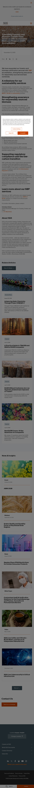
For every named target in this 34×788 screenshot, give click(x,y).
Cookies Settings (17, 129)
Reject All (11, 133)
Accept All (22, 133)
